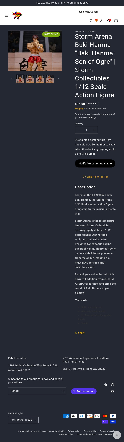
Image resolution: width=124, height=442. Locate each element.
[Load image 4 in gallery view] (50, 79)
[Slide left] (11, 78)
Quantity (79, 123)
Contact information (86, 434)
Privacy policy (90, 431)
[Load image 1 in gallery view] (20, 79)
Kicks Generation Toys (36, 431)
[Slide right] (58, 78)
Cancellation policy (107, 434)
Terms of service (108, 431)
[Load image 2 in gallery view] (30, 79)
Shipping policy (66, 434)
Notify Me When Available (95, 163)
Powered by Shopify (56, 431)
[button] (6, 15)
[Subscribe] (62, 391)
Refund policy (74, 431)
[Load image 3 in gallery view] (40, 79)
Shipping (79, 108)
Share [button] (81, 332)
